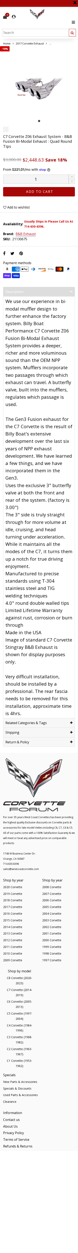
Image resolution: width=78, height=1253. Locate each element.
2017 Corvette (12, 907)
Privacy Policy (13, 1133)
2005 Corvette (51, 907)
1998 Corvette (51, 953)
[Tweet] (12, 253)
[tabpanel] (39, 85)
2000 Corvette (51, 940)
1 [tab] (39, 121)
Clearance (9, 1102)
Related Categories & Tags (26, 723)
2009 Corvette (12, 960)
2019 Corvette (12, 894)
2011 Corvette (12, 947)
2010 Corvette (12, 953)
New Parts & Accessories (20, 1082)
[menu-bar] (72, 22)
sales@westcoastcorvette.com (21, 869)
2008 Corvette (51, 887)
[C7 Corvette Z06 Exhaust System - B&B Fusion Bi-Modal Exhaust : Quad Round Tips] (39, 85)
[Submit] (72, 33)
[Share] (4, 253)
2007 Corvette (51, 894)
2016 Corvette (12, 914)
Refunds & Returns (17, 1146)
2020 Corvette (12, 887)
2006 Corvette (51, 900)
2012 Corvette (12, 940)
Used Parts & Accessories (20, 1095)
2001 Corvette (51, 933)
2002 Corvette (51, 927)
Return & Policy (17, 742)
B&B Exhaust (26, 234)
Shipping (12, 732)
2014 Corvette (12, 927)
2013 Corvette (12, 933)
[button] (72, 181)
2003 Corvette (51, 920)
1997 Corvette (51, 960)
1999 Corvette (51, 947)
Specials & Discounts (17, 1088)
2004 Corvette (51, 914)
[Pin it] (21, 253)
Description (14, 291)
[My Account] (13, 16)
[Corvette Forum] (52, 14)
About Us (10, 1126)
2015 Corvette (12, 920)
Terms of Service (16, 1139)
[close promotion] (75, 1)
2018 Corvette (12, 900)
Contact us (11, 1119)
